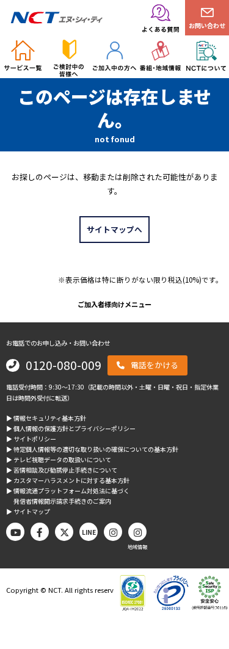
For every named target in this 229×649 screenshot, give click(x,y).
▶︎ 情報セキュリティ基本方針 (46, 417)
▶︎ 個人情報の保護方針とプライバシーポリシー (71, 428)
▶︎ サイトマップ (28, 511)
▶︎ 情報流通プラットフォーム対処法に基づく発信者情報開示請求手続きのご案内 (67, 496)
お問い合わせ (207, 25)
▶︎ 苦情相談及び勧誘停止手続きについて (61, 469)
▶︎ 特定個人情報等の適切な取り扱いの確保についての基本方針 (92, 449)
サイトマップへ (114, 229)
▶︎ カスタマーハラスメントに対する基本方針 (67, 480)
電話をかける (154, 365)
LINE (89, 532)
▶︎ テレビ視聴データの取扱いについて (58, 459)
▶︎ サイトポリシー (31, 438)
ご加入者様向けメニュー (114, 304)
